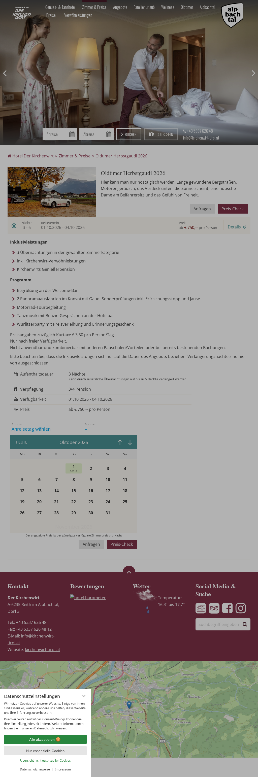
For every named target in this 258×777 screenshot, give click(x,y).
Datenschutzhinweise (35, 769)
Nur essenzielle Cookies (45, 751)
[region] (45, 716)
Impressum (63, 769)
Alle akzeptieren (42, 739)
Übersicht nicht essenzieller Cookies (45, 760)
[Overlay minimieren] (84, 696)
